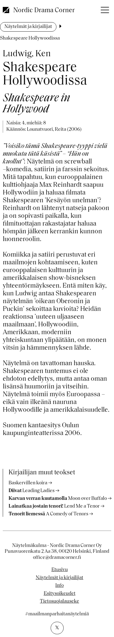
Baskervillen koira (28, 483)
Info (59, 585)
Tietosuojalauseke (59, 601)
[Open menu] (104, 8)
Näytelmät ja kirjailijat (28, 26)
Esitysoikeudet (60, 593)
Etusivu (59, 569)
